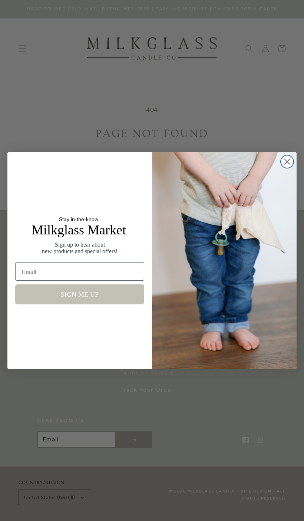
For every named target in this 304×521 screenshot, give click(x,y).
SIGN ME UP (80, 294)
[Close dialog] (287, 161)
